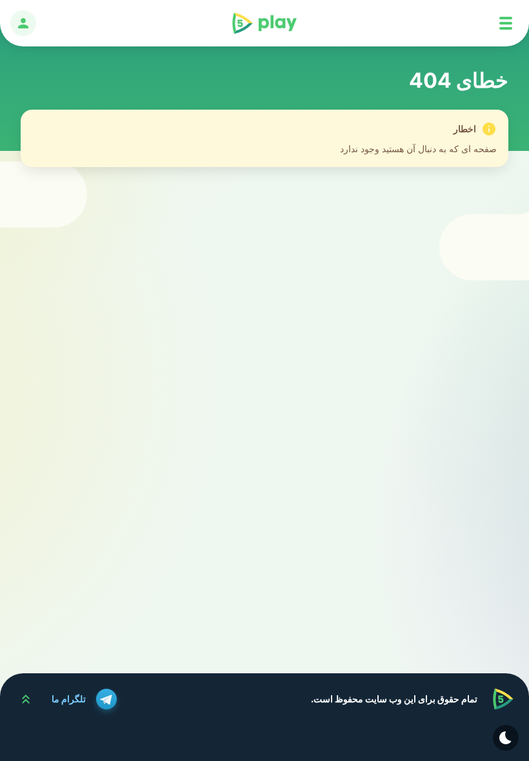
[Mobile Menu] (506, 23)
